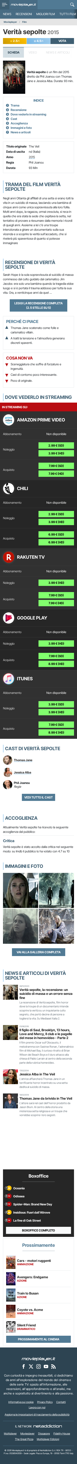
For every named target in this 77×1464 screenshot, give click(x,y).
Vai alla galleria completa (39, 952)
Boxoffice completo (38, 1230)
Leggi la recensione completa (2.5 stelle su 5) (38, 305)
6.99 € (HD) (56, 542)
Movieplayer (10, 22)
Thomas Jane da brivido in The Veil (45, 1098)
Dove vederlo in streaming (28, 114)
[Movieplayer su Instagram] (38, 1366)
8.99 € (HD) (56, 664)
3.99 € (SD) (56, 704)
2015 (32, 157)
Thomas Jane (23, 760)
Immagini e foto (21, 128)
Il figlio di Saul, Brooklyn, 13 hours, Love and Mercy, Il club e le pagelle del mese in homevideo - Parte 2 (45, 1034)
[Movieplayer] (38, 1359)
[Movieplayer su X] (31, 1366)
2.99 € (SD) (56, 445)
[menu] (4, 4)
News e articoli (21, 132)
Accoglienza (19, 123)
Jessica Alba (22, 772)
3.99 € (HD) (56, 453)
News (7, 14)
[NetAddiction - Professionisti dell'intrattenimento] (47, 1426)
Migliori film (45, 14)
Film (24, 22)
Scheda (13, 52)
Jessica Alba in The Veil (37, 1074)
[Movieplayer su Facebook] (23, 1366)
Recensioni (24, 14)
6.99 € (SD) (56, 534)
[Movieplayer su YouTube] (46, 1366)
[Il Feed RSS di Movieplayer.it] (53, 1366)
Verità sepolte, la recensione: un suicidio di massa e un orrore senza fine (46, 993)
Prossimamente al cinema (38, 1339)
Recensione (19, 110)
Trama (15, 105)
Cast (14, 119)
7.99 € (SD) (56, 466)
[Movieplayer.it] (23, 4)
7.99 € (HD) (56, 474)
